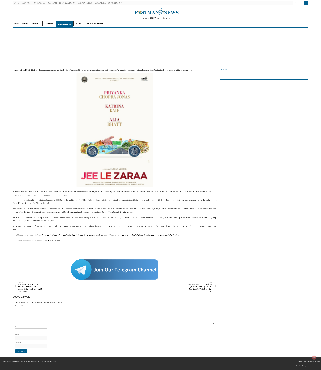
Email (18, 334)
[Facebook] (282, 3)
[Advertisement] (160, 46)
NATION (25, 24)
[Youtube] (288, 3)
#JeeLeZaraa (43, 235)
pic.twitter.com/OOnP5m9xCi (167, 235)
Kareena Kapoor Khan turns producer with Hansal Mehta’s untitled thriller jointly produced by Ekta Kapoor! (30, 286)
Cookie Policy (115, 3)
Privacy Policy (85, 3)
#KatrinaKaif (69, 235)
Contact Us (39, 3)
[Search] (306, 3)
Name (17, 327)
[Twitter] (285, 3)
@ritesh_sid (124, 235)
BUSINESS (36, 24)
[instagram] (291, 3)
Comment (19, 305)
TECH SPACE (48, 24)
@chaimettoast (149, 235)
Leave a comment (63, 195)
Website (18, 342)
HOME (16, 24)
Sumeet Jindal (19, 195)
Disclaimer (100, 3)
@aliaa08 (79, 235)
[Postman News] (155, 11)
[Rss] (279, 3)
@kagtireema (113, 235)
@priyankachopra (56, 235)
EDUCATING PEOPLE (95, 24)
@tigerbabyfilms (136, 235)
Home (16, 3)
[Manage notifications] (314, 358)
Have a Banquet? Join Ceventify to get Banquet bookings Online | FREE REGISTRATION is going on (199, 286)
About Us (26, 3)
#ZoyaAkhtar (102, 235)
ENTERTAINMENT (64, 24)
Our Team (52, 3)
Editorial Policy (67, 3)
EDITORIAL (79, 24)
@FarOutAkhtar (90, 235)
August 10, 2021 (54, 240)
